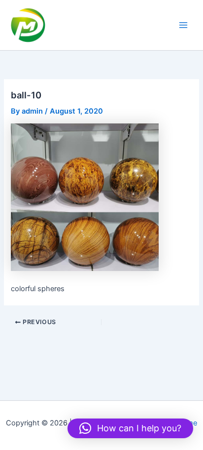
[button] (130, 428)
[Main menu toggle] (183, 25)
